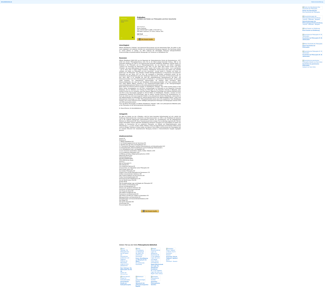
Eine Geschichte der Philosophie (311, 11)
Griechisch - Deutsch (172, 259)
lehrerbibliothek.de (6, 2)
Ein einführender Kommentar (142, 261)
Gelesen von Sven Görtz (310, 65)
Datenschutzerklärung (317, 2)
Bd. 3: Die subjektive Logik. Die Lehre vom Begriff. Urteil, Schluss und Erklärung (157, 270)
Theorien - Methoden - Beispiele (312, 23)
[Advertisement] (150, 10)
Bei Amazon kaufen (147, 39)
